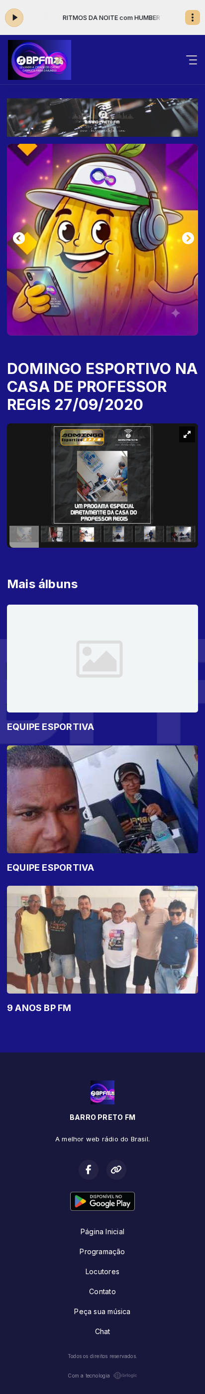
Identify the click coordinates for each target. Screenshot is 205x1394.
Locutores (102, 1271)
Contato (102, 1291)
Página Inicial (102, 1231)
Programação (102, 1251)
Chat (102, 1331)
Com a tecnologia (89, 1376)
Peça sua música (102, 1311)
